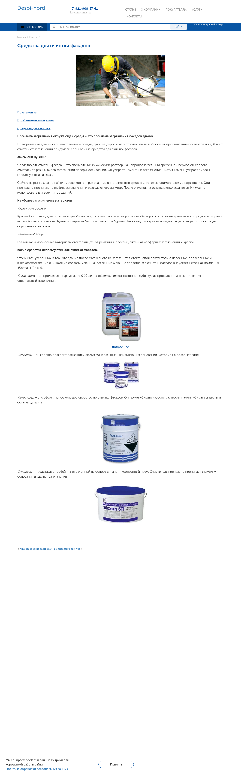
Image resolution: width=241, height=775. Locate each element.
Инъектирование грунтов (65, 548)
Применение (27, 112)
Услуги (197, 9)
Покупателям (176, 9)
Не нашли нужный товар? (209, 24)
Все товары (34, 27)
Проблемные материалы (35, 120)
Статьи (130, 9)
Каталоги (173, 18)
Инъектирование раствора (35, 548)
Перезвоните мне (80, 12)
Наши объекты (152, 41)
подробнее (120, 347)
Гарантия (173, 41)
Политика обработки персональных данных (37, 769)
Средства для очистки (33, 128)
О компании (151, 9)
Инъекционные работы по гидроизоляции (211, 22)
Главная (21, 37)
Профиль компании (156, 18)
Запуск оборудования (208, 41)
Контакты (134, 16)
